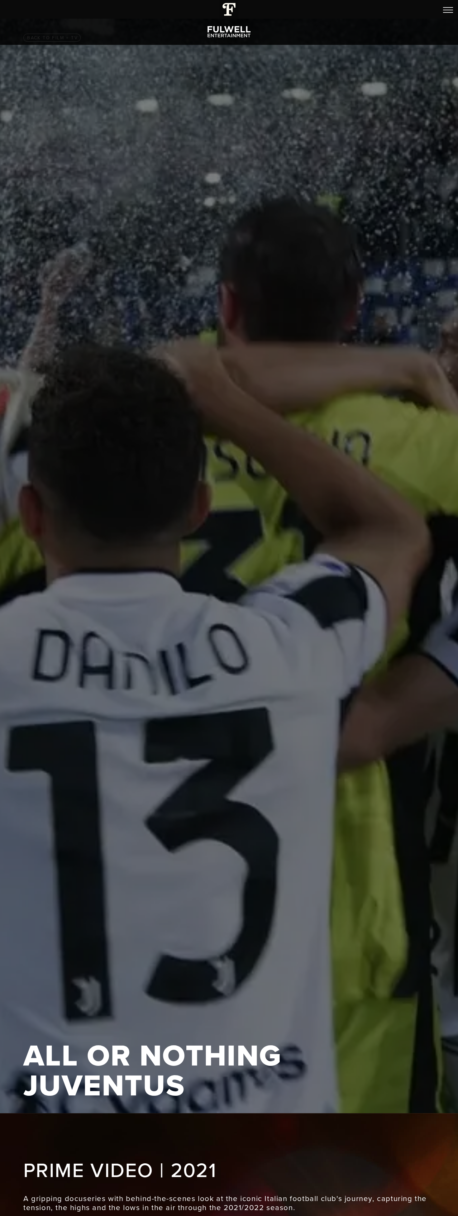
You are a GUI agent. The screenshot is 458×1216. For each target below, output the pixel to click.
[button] (448, 10)
